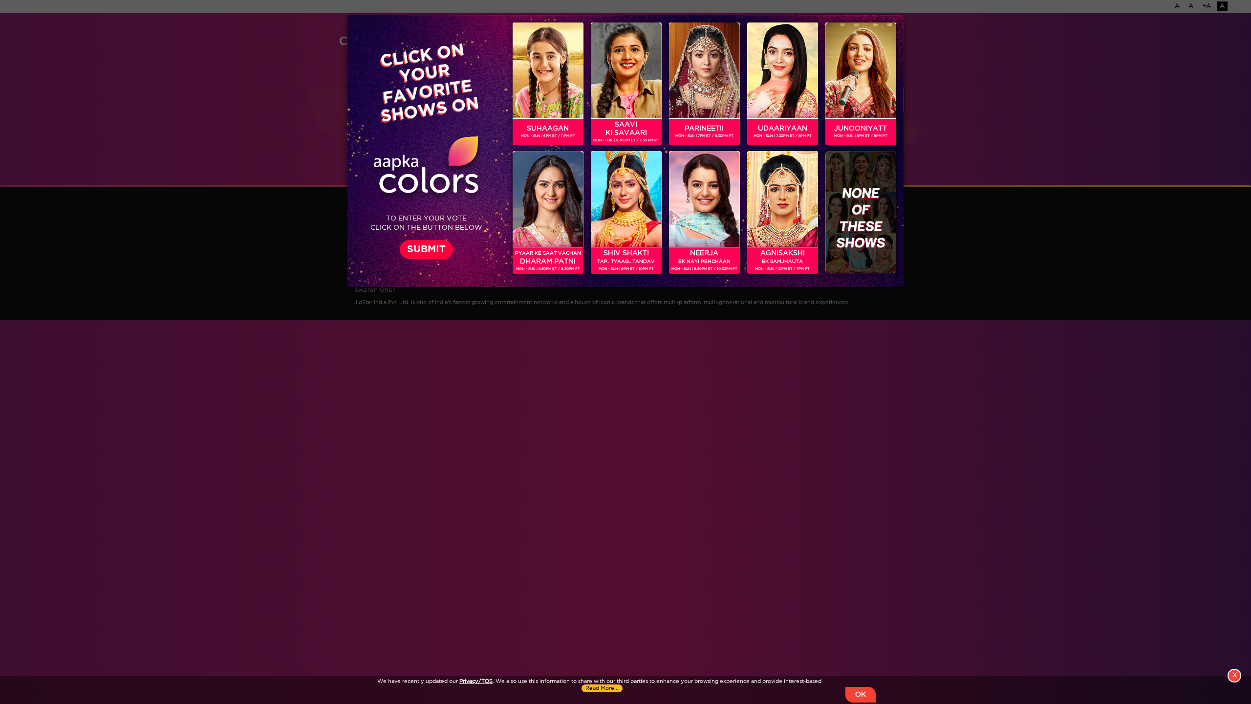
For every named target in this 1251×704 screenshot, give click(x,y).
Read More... (602, 688)
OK (860, 695)
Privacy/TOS (476, 681)
